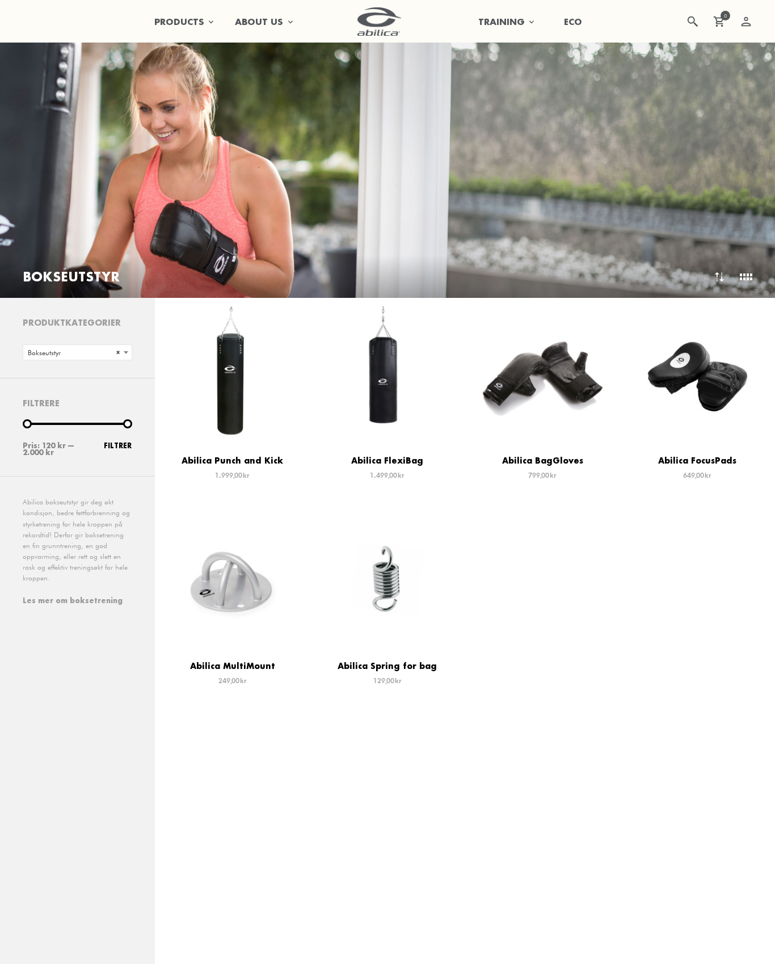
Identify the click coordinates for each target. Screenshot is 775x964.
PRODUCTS (179, 21)
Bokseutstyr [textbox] (74, 352)
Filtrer (118, 446)
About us (259, 21)
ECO (573, 21)
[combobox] (77, 352)
